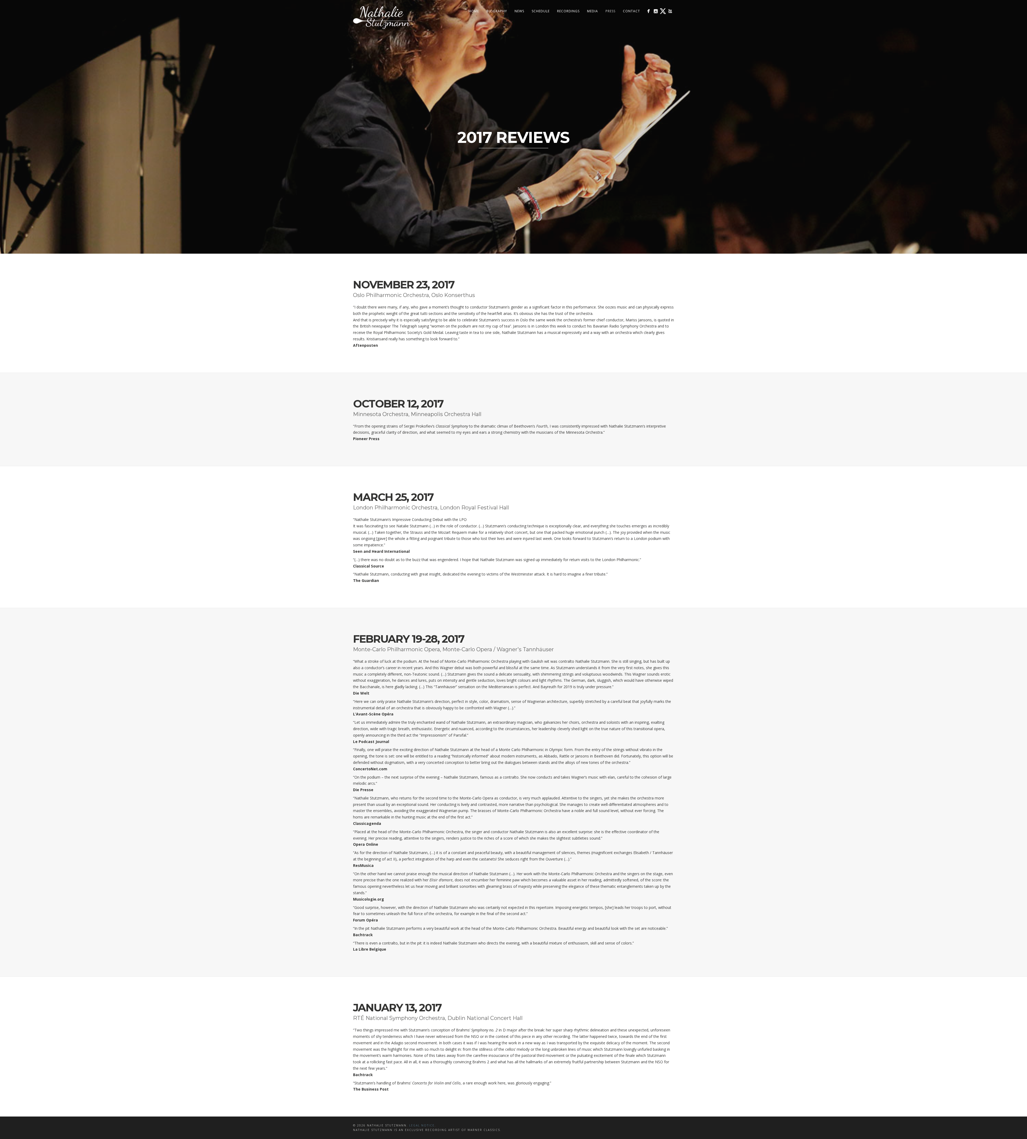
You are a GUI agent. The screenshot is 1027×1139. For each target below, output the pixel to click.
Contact (631, 11)
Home (474, 11)
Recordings (568, 11)
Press (610, 11)
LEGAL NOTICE (422, 1125)
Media (592, 11)
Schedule (541, 11)
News (519, 11)
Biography (496, 11)
